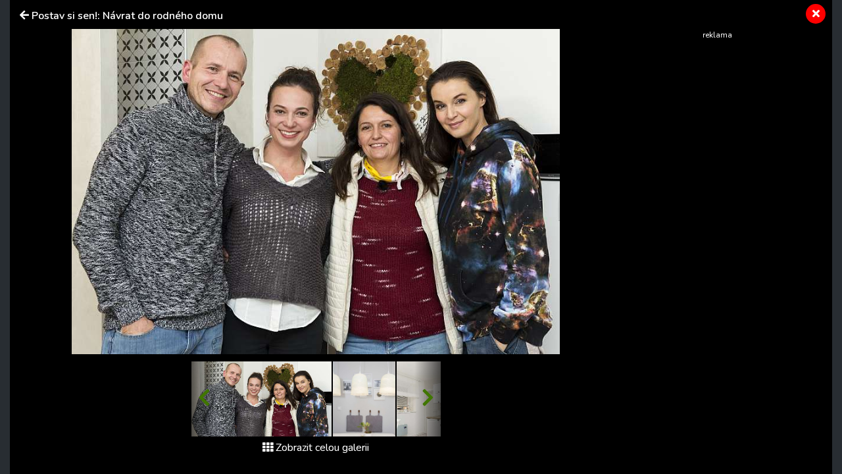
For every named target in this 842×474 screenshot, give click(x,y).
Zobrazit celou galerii (322, 447)
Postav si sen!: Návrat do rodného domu (127, 16)
